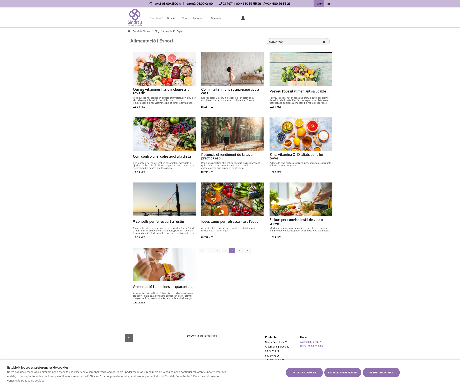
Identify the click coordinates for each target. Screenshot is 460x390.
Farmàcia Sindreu (141, 31)
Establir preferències (343, 372)
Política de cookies (32, 380)
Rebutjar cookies (381, 372)
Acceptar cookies (304, 372)
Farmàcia (155, 18)
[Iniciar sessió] (243, 18)
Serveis (171, 18)
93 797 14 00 (272, 351)
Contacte (216, 18)
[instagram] (328, 4)
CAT (319, 3)
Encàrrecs (198, 18)
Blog (184, 18)
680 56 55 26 (272, 355)
